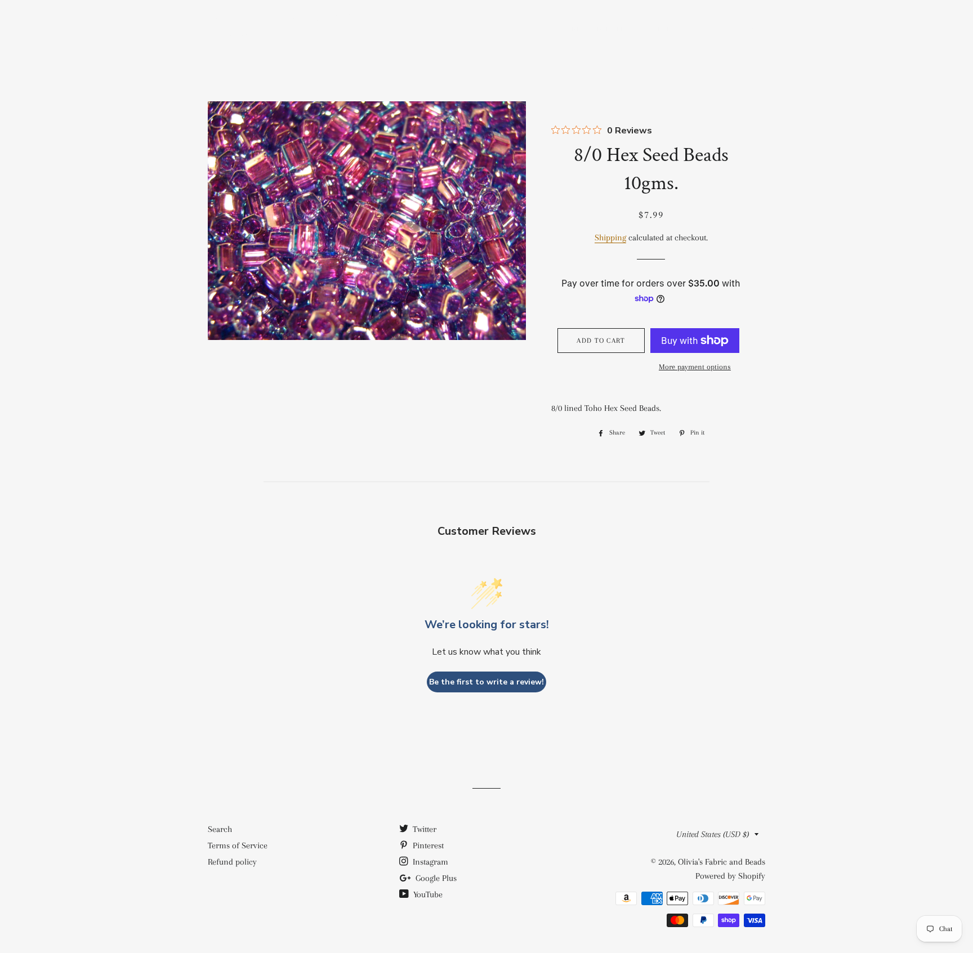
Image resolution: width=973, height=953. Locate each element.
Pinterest (427, 845)
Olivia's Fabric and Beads (281, 28)
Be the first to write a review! (486, 682)
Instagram (429, 862)
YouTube (427, 894)
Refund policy (232, 862)
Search (220, 829)
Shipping (671, 29)
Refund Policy (602, 29)
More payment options (695, 367)
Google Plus (435, 878)
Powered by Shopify (730, 876)
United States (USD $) (712, 834)
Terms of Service (237, 845)
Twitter (423, 829)
